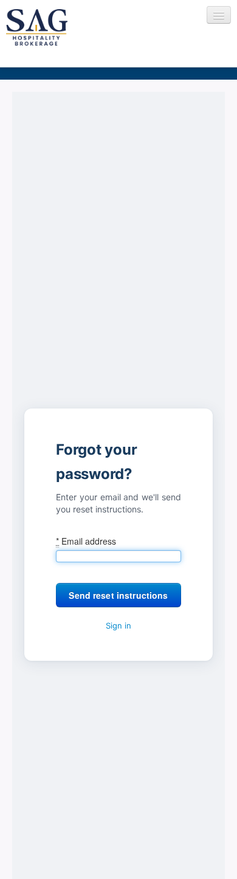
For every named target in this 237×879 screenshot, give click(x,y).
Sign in (118, 625)
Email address (86, 541)
